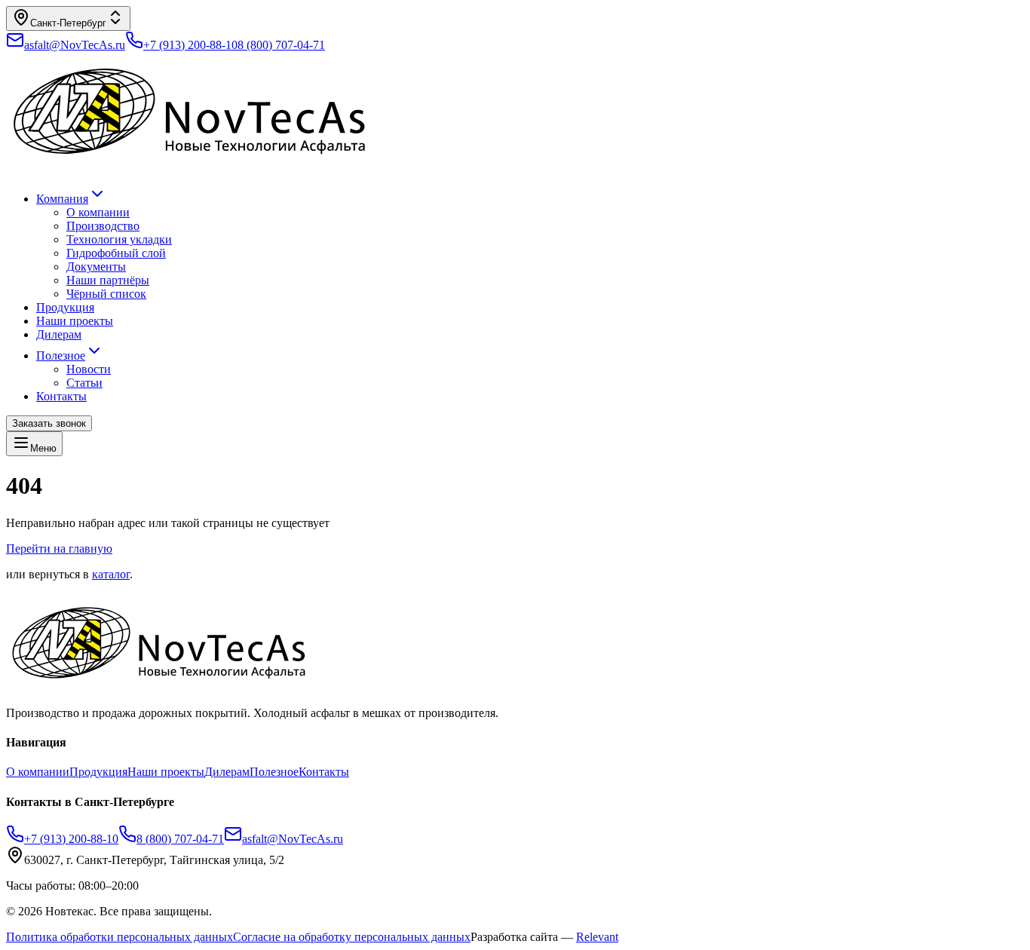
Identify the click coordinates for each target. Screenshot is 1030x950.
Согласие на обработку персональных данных (352, 936)
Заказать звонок (49, 423)
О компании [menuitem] (98, 212)
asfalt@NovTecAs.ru (292, 838)
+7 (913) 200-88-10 (190, 44)
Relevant (597, 936)
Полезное (60, 355)
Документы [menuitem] (96, 266)
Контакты (61, 396)
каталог (111, 574)
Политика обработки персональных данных (119, 936)
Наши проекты (74, 320)
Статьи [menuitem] (84, 382)
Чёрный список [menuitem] (106, 293)
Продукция (65, 307)
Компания (62, 198)
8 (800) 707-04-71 (281, 44)
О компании (37, 771)
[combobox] (68, 18)
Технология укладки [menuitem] (119, 239)
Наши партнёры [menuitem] (107, 280)
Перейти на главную (59, 548)
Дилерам (58, 334)
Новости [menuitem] (88, 369)
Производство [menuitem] (102, 225)
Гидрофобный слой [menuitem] (116, 253)
